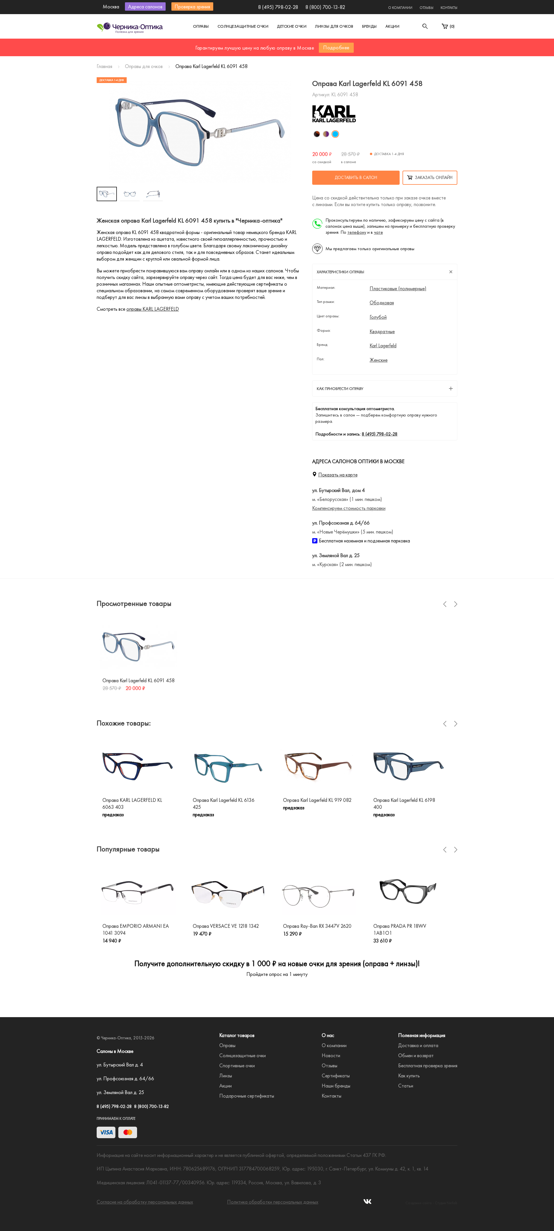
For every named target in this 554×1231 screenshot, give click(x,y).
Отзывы (426, 7)
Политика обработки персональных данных (272, 1201)
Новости (331, 1055)
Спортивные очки (237, 1065)
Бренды (369, 26)
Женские (379, 360)
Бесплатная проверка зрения (427, 1065)
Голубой (378, 317)
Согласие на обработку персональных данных (145, 1201)
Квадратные (382, 331)
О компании (400, 7)
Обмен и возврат (416, 1055)
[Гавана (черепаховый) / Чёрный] (317, 134)
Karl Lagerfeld (383, 345)
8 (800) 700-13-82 (325, 7)
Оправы (201, 26)
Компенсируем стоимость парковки (348, 508)
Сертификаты (336, 1075)
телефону (356, 232)
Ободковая (382, 303)
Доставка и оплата (418, 1045)
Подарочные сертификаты (246, 1095)
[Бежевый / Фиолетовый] (326, 134)
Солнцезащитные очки (243, 26)
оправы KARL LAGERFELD (152, 309)
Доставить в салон (356, 177)
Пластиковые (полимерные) (398, 288)
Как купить (409, 1075)
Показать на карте (338, 474)
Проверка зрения (192, 6)
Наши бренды (336, 1085)
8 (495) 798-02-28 (278, 7)
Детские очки (291, 26)
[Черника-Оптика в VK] (367, 1203)
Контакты (449, 7)
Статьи (405, 1085)
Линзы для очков (334, 26)
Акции (392, 26)
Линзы (225, 1075)
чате (378, 232)
